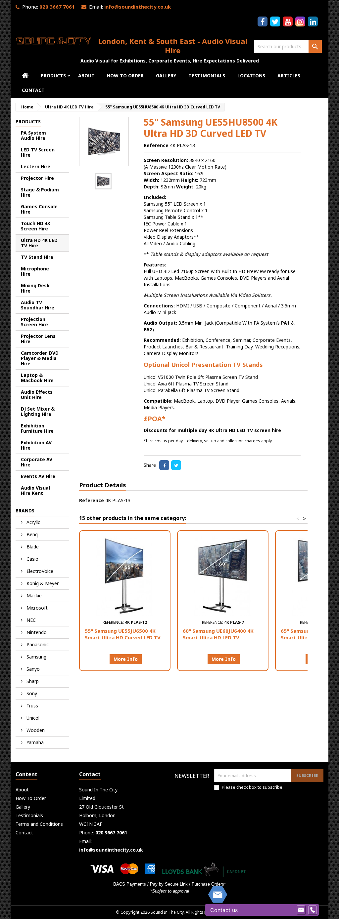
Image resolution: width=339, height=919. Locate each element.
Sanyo (32, 669)
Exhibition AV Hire (36, 445)
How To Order (125, 75)
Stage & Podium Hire (40, 192)
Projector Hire (37, 178)
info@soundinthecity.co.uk (137, 6)
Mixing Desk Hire (35, 288)
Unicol (32, 718)
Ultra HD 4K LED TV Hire (39, 243)
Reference (156, 145)
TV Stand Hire (37, 257)
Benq (31, 534)
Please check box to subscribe (252, 787)
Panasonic (37, 644)
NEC (30, 620)
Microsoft (36, 608)
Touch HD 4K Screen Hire (35, 226)
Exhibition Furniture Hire (37, 428)
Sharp (32, 681)
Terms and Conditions (39, 824)
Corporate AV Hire (36, 462)
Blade (32, 546)
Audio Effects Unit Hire (37, 394)
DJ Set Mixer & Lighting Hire (38, 411)
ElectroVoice (39, 571)
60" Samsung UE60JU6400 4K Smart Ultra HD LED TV (218, 634)
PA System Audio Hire (33, 135)
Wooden (35, 730)
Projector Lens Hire (38, 338)
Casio (31, 559)
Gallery (166, 75)
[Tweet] (176, 465)
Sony (31, 693)
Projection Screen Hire (34, 322)
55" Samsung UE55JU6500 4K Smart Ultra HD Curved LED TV (123, 634)
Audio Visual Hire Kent (35, 490)
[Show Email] (301, 910)
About (86, 75)
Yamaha (34, 742)
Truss (31, 705)
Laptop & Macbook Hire (37, 377)
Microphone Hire (35, 271)
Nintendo (36, 632)
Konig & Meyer (42, 583)
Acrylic (32, 522)
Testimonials (206, 75)
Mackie (33, 595)
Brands (25, 510)
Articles (288, 75)
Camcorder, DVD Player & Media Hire (40, 358)
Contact (33, 90)
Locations (251, 75)
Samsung (35, 657)
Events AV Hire (38, 476)
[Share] (164, 465)
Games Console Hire (39, 209)
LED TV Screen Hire (38, 152)
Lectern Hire (35, 166)
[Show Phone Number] (312, 910)
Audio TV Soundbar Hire (37, 305)
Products (53, 75)
